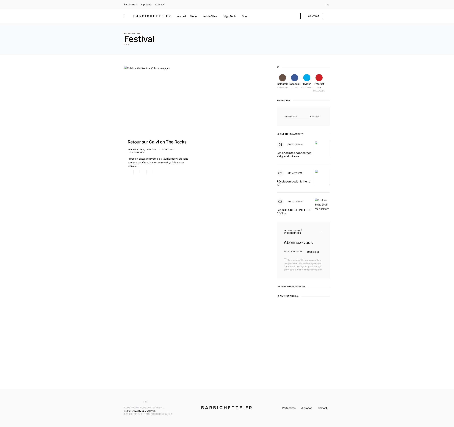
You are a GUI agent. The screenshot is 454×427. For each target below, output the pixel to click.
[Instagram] (307, 4)
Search (315, 116)
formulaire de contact (141, 410)
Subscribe (313, 252)
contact (313, 16)
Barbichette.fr (152, 16)
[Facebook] (313, 4)
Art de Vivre (136, 149)
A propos (146, 4)
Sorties (152, 149)
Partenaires (130, 4)
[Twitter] (318, 4)
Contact (159, 4)
